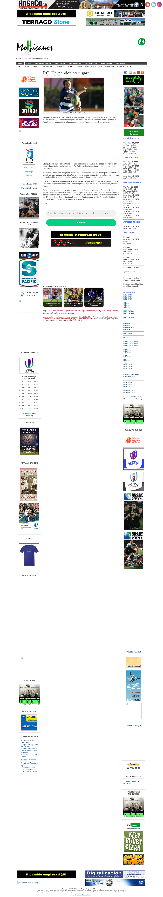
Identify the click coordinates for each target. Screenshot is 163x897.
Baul (101, 66)
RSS (131, 66)
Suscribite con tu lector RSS (131, 782)
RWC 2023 (127, 385)
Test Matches (47, 66)
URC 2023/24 (128, 311)
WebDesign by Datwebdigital (81, 895)
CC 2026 (127, 307)
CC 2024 (127, 303)
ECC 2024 (127, 295)
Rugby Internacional (88, 311)
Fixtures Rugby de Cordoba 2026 (131, 375)
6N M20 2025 (128, 327)
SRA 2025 (127, 352)
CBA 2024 (127, 364)
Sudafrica (55, 313)
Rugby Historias (91, 63)
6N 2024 (126, 323)
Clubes (70, 66)
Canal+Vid (60, 66)
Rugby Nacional (112, 311)
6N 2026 (126, 329)
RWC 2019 (127, 382)
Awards (29, 176)
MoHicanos (76, 889)
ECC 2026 (127, 299)
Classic (79, 66)
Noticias (60, 311)
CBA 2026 (127, 368)
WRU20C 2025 (129, 391)
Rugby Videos (121, 63)
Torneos (35, 66)
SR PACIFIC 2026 (130, 346)
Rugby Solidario (106, 63)
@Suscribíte (122, 66)
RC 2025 (127, 338)
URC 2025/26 (128, 317)
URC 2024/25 (128, 313)
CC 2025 (127, 305)
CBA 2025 (127, 366)
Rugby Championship (43, 63)
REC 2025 (127, 334)
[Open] (134, 97)
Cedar (26, 66)
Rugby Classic (60, 63)
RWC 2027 (127, 387)
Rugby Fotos (90, 66)
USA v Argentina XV (28, 769)
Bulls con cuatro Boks (29, 771)
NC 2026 (127, 360)
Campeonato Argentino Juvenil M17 (29, 745)
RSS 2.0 (74, 320)
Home (20, 63)
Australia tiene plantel (29, 749)
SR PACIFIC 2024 (130, 342)
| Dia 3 (34, 188)
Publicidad (109, 66)
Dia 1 (26, 168)
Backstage (29, 172)
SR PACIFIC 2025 (130, 344)
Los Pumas (52, 311)
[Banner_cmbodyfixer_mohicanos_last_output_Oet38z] (81, 237)
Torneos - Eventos (67, 313)
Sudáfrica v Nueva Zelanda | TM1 (28, 741)
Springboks (47, 313)
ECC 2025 (127, 297)
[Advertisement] (85, 32)
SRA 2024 (127, 350)
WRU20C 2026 (129, 393)
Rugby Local (101, 311)
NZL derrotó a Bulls (28, 767)
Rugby (28, 63)
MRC (19, 66)
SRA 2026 (127, 356)
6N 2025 (126, 325)
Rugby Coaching (75, 63)
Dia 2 (32, 168)
